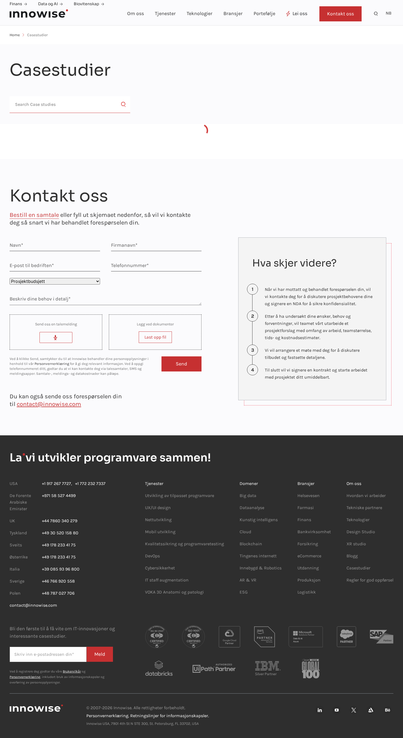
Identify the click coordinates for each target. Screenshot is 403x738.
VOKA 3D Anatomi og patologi (174, 592)
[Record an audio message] (55, 337)
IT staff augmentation (167, 580)
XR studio (356, 543)
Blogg (352, 555)
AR (242, 580)
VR (253, 580)
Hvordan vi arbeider (366, 495)
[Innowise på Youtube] (336, 710)
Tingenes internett (258, 555)
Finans (16, 3)
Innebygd (249, 567)
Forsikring (307, 543)
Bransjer (233, 13)
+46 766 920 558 (58, 581)
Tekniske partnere (364, 507)
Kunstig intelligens (259, 519)
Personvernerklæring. (107, 715)
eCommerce (309, 555)
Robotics (272, 567)
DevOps (152, 555)
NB (388, 13)
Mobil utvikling (160, 531)
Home (15, 35)
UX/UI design (158, 507)
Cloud (245, 531)
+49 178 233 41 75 (59, 544)
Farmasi (305, 507)
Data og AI (48, 3)
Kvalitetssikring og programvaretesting (184, 543)
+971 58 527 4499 (59, 495)
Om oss (135, 13)
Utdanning (308, 567)
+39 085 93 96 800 (61, 569)
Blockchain (251, 543)
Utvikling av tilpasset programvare (179, 495)
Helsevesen (308, 495)
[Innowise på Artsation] (370, 710)
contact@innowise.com (49, 404)
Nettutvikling (158, 519)
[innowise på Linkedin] (319, 710)
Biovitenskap (86, 3)
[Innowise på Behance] (387, 710)
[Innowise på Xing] (353, 710)
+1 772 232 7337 (89, 483)
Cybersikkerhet (160, 567)
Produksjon (308, 580)
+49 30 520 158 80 (60, 532)
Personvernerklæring (52, 364)
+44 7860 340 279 (59, 520)
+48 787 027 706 (58, 593)
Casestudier (358, 567)
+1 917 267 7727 (56, 483)
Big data (248, 495)
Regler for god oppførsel (370, 580)
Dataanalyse (252, 507)
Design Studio (361, 531)
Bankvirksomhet (314, 531)
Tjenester (165, 13)
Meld (99, 654)
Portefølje (264, 13)
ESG (244, 592)
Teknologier (199, 13)
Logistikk (306, 592)
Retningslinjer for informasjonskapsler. (169, 715)
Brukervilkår (72, 671)
